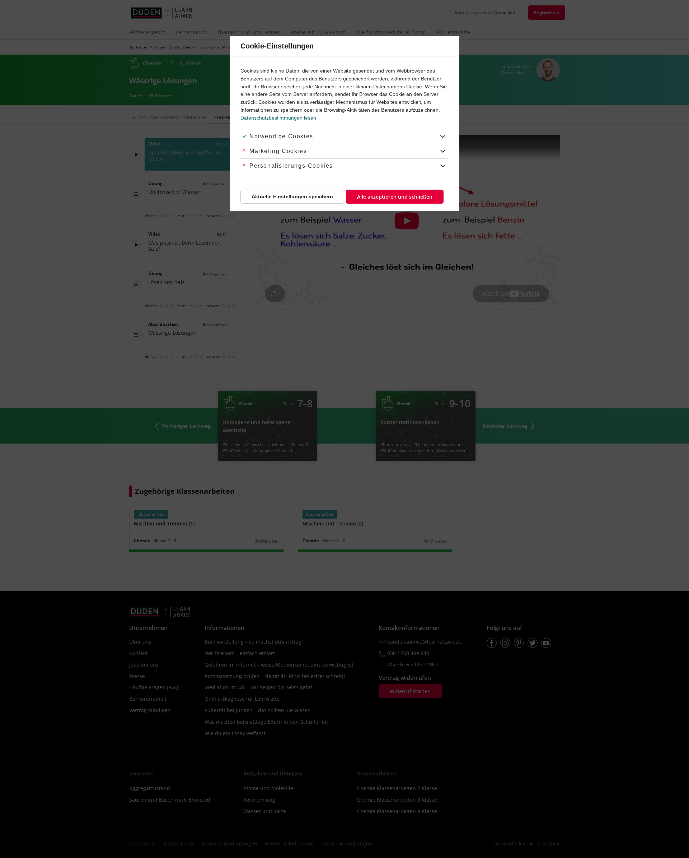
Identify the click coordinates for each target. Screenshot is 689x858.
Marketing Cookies (278, 151)
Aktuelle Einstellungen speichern (292, 196)
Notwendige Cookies (281, 136)
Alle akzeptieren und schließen (394, 196)
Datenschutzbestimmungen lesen (278, 118)
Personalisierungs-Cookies (291, 166)
